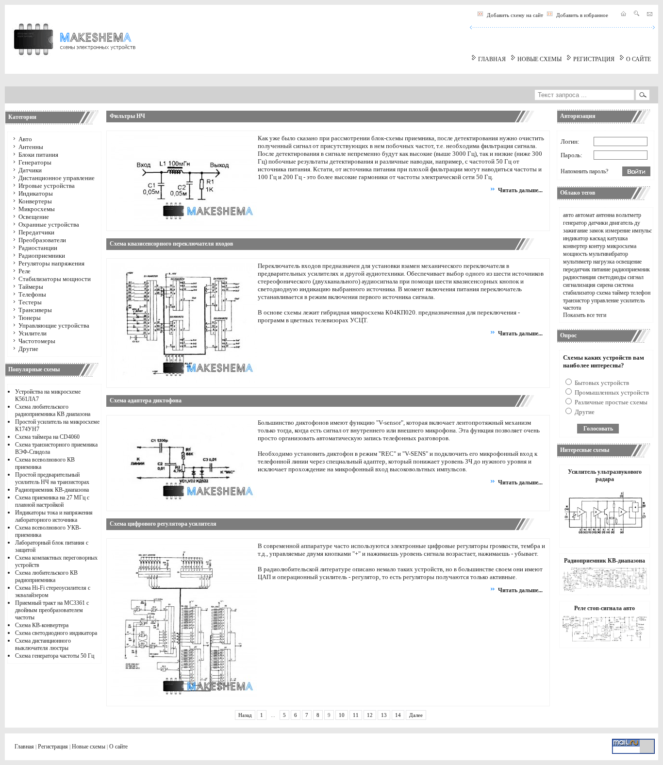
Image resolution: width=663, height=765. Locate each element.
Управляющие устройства (53, 325)
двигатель (621, 222)
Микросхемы (36, 209)
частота (572, 307)
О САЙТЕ (638, 59)
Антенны (30, 146)
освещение (629, 261)
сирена (605, 285)
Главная (24, 746)
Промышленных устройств (611, 392)
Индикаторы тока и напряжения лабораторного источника (54, 516)
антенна (605, 215)
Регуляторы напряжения (51, 263)
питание (601, 269)
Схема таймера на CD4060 (47, 436)
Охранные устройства (48, 224)
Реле (24, 271)
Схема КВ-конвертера (41, 625)
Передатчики (36, 232)
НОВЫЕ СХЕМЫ (539, 59)
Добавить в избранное (582, 15)
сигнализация (579, 285)
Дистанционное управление (56, 178)
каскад (598, 238)
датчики (598, 222)
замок (596, 230)
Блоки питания (38, 154)
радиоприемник (631, 269)
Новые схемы (88, 746)
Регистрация (53, 746)
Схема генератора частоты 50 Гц (54, 655)
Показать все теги (584, 315)
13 (384, 715)
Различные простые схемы (610, 402)
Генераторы (34, 162)
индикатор (575, 238)
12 (370, 715)
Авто (25, 139)
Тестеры (30, 302)
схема (604, 292)
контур (597, 246)
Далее (416, 715)
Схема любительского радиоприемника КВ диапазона (52, 410)
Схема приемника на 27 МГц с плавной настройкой (52, 501)
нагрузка (603, 261)
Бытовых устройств (601, 382)
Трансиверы (35, 310)
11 (356, 715)
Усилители (32, 333)
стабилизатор (579, 292)
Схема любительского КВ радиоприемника (46, 576)
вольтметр (628, 215)
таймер (620, 292)
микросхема (621, 246)
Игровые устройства (46, 185)
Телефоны (32, 294)
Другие (28, 348)
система (623, 285)
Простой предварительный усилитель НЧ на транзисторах (52, 478)
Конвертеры (35, 201)
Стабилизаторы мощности (54, 279)
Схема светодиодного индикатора (56, 633)
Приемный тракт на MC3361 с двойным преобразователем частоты (52, 610)
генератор (575, 222)
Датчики (30, 170)
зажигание (575, 230)
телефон (640, 292)
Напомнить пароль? (584, 171)
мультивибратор (608, 253)
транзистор (576, 300)
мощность (575, 253)
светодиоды (611, 277)
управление (605, 300)
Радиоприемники (41, 255)
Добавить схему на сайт (515, 15)
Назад (245, 715)
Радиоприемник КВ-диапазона (52, 489)
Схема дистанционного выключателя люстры (43, 644)
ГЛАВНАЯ (492, 59)
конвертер (575, 246)
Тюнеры (29, 317)
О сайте (118, 746)
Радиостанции (37, 247)
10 (342, 715)
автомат (585, 215)
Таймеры (30, 286)
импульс (642, 230)
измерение (617, 230)
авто (568, 215)
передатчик (576, 269)
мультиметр (577, 261)
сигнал (636, 277)
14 (398, 715)
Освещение (33, 216)
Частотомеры (36, 341)
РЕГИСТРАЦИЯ (593, 59)
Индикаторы (35, 193)
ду (637, 222)
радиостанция (579, 277)
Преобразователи (42, 240)
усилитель (632, 300)
